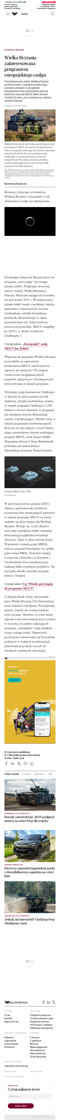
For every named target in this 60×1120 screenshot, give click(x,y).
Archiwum (9, 1047)
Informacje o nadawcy (41, 1025)
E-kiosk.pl (35, 1037)
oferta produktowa (14, 1077)
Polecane (26, 774)
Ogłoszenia (10, 1040)
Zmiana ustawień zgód (41, 1018)
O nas (7, 1015)
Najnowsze (39, 774)
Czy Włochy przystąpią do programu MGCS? (28, 586)
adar (24, 14)
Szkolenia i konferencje (16, 1066)
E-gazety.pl (35, 1040)
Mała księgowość (38, 1047)
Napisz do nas (11, 1021)
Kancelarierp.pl (37, 1050)
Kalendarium (36, 1071)
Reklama (8, 1037)
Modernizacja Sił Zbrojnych (16, 813)
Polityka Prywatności (40, 1015)
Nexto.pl (34, 1044)
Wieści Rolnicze (38, 1053)
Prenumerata (11, 1044)
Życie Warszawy (38, 1056)
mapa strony (10, 1071)
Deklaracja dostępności (41, 1028)
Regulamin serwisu (39, 1021)
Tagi (50, 774)
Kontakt (8, 1018)
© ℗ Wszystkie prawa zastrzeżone (22, 755)
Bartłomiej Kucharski (15, 184)
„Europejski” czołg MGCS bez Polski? (25, 346)
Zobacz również (11, 774)
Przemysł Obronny (14, 50)
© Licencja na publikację (17, 752)
